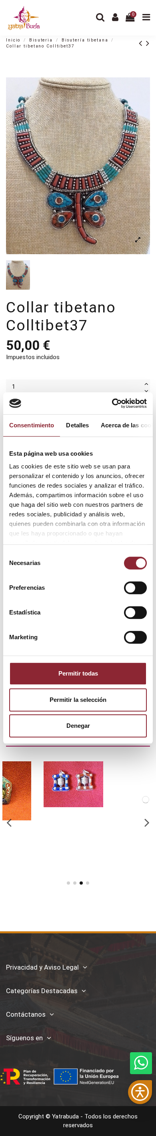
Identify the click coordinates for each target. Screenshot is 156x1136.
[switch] (135, 587)
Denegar (78, 725)
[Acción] (66, 773)
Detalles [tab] (77, 425)
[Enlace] (142, 43)
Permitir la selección (78, 699)
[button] (140, 1092)
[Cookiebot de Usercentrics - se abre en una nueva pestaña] (112, 403)
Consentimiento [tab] (31, 425)
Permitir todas (78, 673)
